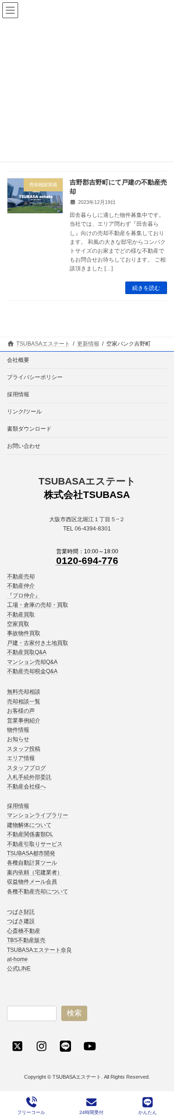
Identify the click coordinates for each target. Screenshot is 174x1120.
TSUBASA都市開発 (31, 853)
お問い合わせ (23, 446)
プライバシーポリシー (35, 377)
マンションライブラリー (37, 815)
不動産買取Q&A (26, 652)
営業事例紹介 (23, 720)
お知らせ (18, 739)
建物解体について (29, 825)
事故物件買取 (23, 633)
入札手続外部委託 (29, 777)
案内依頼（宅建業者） (35, 872)
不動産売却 (21, 576)
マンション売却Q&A (32, 662)
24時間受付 (91, 1112)
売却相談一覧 (23, 701)
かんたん (147, 1112)
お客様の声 (21, 711)
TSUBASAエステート (87, 481)
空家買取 (18, 624)
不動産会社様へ (26, 787)
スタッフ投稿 (23, 749)
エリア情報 (21, 758)
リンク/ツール (24, 411)
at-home (17, 959)
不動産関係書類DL (30, 835)
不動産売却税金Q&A (32, 671)
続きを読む (146, 288)
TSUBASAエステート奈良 (39, 950)
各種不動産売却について (37, 891)
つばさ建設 (21, 921)
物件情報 (18, 730)
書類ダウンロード (29, 429)
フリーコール (31, 1112)
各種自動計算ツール (32, 863)
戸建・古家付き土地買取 (37, 643)
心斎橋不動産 (23, 931)
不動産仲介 (21, 586)
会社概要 (18, 360)
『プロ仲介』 (23, 595)
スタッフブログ (26, 768)
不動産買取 (21, 614)
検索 (74, 1013)
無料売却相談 (23, 692)
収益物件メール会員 (32, 882)
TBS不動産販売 (26, 940)
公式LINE (19, 969)
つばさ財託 (21, 912)
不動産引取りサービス (35, 844)
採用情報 (18, 394)
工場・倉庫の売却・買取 (37, 605)
